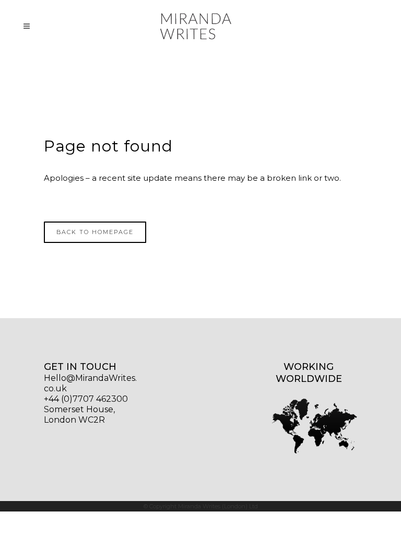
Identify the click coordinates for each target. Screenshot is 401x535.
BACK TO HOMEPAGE (95, 232)
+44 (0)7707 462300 (86, 399)
